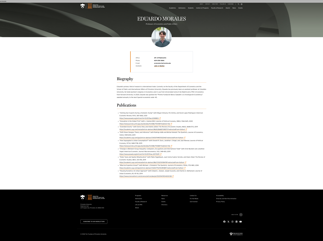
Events (240, 8)
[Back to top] (241, 214)
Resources (164, 195)
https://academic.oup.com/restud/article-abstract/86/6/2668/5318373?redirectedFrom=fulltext (152, 129)
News (234, 8)
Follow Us (223, 4)
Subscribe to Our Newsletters (94, 221)
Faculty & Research (217, 8)
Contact (207, 4)
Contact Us (193, 195)
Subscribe (231, 4)
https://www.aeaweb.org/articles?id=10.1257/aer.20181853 (139, 118)
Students (191, 8)
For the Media (194, 198)
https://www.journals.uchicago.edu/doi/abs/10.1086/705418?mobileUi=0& (144, 124)
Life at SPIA (138, 204)
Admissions (181, 8)
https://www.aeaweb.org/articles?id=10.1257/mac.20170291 (139, 154)
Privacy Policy (220, 201)
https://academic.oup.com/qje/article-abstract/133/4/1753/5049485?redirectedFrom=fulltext (151, 168)
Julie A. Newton (159, 66)
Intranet (242, 4)
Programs (138, 195)
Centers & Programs (202, 8)
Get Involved (193, 201)
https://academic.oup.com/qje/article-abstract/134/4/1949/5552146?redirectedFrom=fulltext (151, 138)
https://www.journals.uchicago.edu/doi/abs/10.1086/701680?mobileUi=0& (144, 146)
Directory (215, 4)
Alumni (228, 8)
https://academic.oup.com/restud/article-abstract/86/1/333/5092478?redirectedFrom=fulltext (151, 162)
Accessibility (220, 195)
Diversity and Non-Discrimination (226, 198)
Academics (172, 8)
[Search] (239, 4)
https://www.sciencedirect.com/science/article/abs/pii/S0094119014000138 (145, 176)
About (201, 4)
